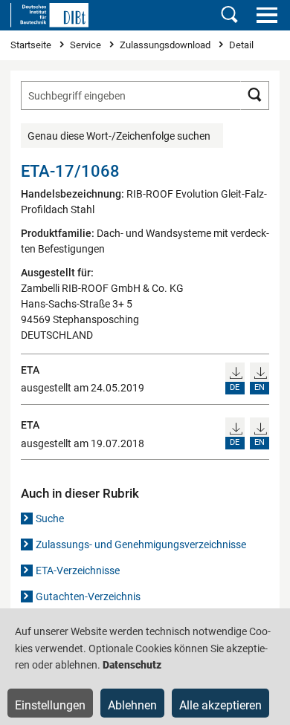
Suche (50, 518)
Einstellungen (50, 705)
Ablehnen (132, 705)
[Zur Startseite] (49, 15)
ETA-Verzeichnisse (78, 570)
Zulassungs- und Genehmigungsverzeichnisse (141, 544)
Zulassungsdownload (166, 45)
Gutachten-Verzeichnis (88, 596)
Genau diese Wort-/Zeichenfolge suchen (119, 136)
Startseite (32, 45)
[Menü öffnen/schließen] (267, 14)
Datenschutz (132, 665)
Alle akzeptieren (220, 705)
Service (86, 45)
